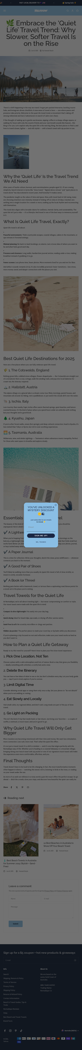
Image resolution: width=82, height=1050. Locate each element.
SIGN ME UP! (41, 536)
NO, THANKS (41, 542)
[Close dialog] (55, 505)
